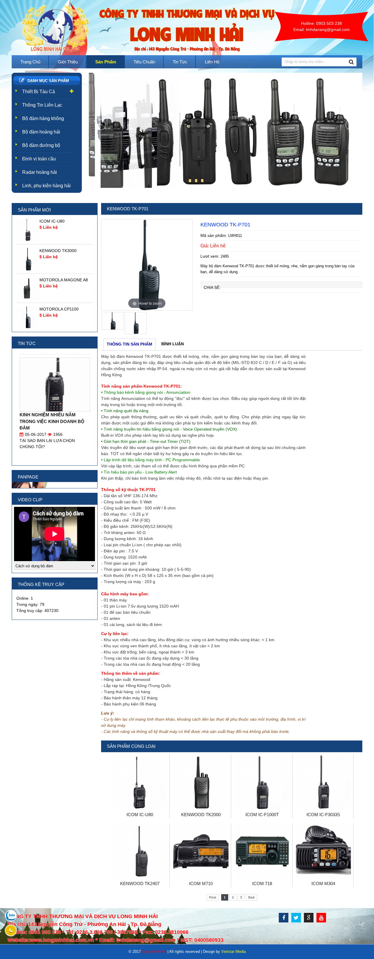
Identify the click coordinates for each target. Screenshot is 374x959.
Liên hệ (212, 61)
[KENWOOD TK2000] (200, 808)
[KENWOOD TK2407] (139, 877)
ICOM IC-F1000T (262, 814)
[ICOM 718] (262, 877)
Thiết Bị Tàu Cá (38, 91)
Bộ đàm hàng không (43, 118)
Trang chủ (30, 61)
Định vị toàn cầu (39, 158)
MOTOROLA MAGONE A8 (63, 280)
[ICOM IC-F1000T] (262, 808)
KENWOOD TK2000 (201, 814)
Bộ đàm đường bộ (41, 145)
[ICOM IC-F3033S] (323, 808)
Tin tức (180, 61)
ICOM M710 (201, 883)
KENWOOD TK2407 (140, 883)
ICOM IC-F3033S (323, 814)
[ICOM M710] (200, 877)
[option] (146, 264)
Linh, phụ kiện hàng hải (46, 185)
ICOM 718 (262, 883)
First (212, 897)
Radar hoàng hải (39, 172)
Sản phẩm (105, 61)
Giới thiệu (68, 61)
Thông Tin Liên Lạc (42, 105)
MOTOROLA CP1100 (59, 309)
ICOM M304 (323, 883)
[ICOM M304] (323, 877)
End (251, 897)
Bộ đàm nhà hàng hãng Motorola (53, 408)
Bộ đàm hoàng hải (41, 131)
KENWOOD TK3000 (58, 250)
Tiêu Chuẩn (144, 61)
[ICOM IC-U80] (139, 808)
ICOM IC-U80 (140, 814)
